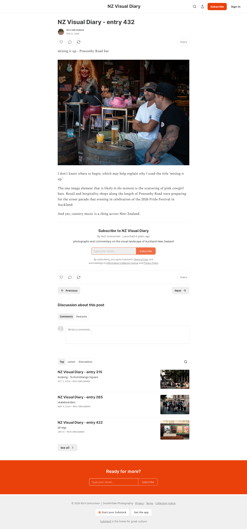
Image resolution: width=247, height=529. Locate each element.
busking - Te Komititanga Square (78, 377)
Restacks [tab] (81, 316)
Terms (149, 503)
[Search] (194, 6)
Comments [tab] (66, 316)
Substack (105, 521)
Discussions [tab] (85, 361)
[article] (123, 379)
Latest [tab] (71, 361)
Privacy (139, 503)
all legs (62, 427)
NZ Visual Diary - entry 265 (80, 397)
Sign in (235, 6)
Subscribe (217, 6)
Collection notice (166, 503)
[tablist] (73, 316)
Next (178, 290)
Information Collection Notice (122, 263)
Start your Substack (114, 512)
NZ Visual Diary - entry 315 (80, 372)
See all (65, 447)
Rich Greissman (75, 30)
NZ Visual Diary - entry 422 (80, 422)
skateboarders (66, 402)
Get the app (141, 512)
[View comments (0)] (70, 42)
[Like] (61, 42)
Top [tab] (62, 361)
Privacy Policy (151, 263)
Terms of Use (141, 259)
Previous (71, 290)
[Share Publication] (202, 6)
